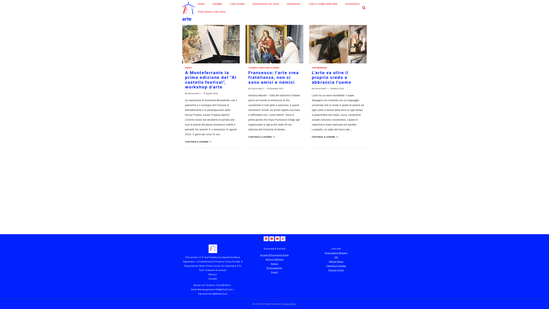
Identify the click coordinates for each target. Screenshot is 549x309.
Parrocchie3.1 (194, 93)
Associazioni (352, 3)
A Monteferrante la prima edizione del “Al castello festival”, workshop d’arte (211, 80)
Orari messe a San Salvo (212, 11)
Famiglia (217, 3)
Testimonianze (319, 68)
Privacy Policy (289, 304)
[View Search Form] (364, 8)
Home (201, 3)
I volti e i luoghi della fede (322, 3)
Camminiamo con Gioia (265, 3)
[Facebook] (266, 238)
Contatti (212, 278)
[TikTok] (283, 238)
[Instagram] (271, 238)
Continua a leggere (198, 142)
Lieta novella (237, 3)
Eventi (188, 68)
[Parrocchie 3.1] (188, 8)
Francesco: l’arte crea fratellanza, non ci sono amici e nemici (273, 77)
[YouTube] (277, 238)
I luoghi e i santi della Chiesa (263, 68)
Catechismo (293, 3)
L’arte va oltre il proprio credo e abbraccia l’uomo (331, 77)
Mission (213, 274)
